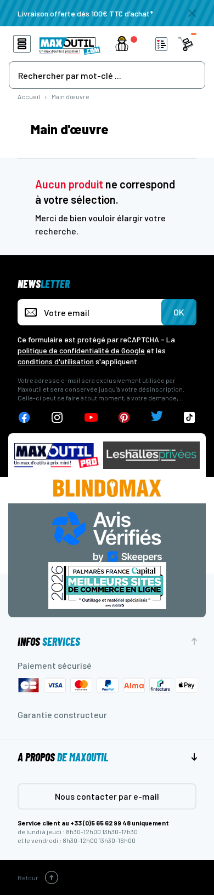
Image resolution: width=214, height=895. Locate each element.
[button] (128, 44)
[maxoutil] (56, 455)
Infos (49, 641)
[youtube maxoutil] (91, 417)
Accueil (29, 96)
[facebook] (24, 417)
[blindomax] (107, 488)
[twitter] (157, 417)
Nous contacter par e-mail (107, 796)
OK (178, 312)
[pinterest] (124, 417)
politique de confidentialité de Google (81, 350)
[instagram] (57, 417)
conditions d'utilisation (56, 361)
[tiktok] (189, 417)
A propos (63, 757)
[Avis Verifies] (107, 535)
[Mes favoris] (161, 44)
